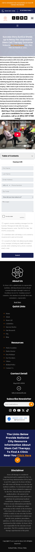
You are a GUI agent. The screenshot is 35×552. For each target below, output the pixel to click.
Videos (8, 361)
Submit (17, 255)
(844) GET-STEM (10, 11)
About (8, 317)
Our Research (10, 330)
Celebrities (9, 324)
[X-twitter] (13, 18)
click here (24, 455)
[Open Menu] (17, 26)
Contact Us (9, 368)
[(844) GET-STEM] (2, 11)
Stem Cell (9, 320)
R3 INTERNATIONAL (25, 10)
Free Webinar (10, 354)
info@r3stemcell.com (19, 393)
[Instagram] (17, 18)
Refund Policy (10, 365)
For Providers (10, 358)
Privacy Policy (22, 548)
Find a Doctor (10, 351)
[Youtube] (25, 18)
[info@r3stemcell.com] (19, 388)
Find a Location (11, 348)
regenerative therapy (20, 57)
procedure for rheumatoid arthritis (20, 96)
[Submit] (31, 404)
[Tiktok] (27, 410)
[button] (32, 18)
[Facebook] (21, 18)
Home (8, 313)
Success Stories (11, 327)
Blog (7, 337)
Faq (7, 334)
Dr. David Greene (17, 45)
